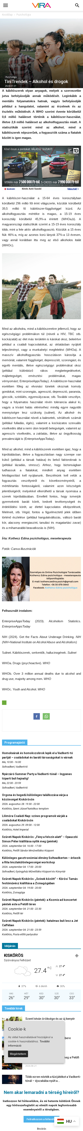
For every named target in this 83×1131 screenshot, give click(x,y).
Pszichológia (11, 77)
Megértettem (18, 1053)
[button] (77, 5)
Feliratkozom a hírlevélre (41, 1119)
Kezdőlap (7, 14)
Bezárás (41, 1128)
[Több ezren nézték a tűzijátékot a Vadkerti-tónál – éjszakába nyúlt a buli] (12, 1082)
